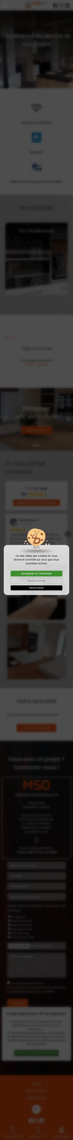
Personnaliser (36, 587)
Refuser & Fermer (36, 580)
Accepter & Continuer (36, 573)
